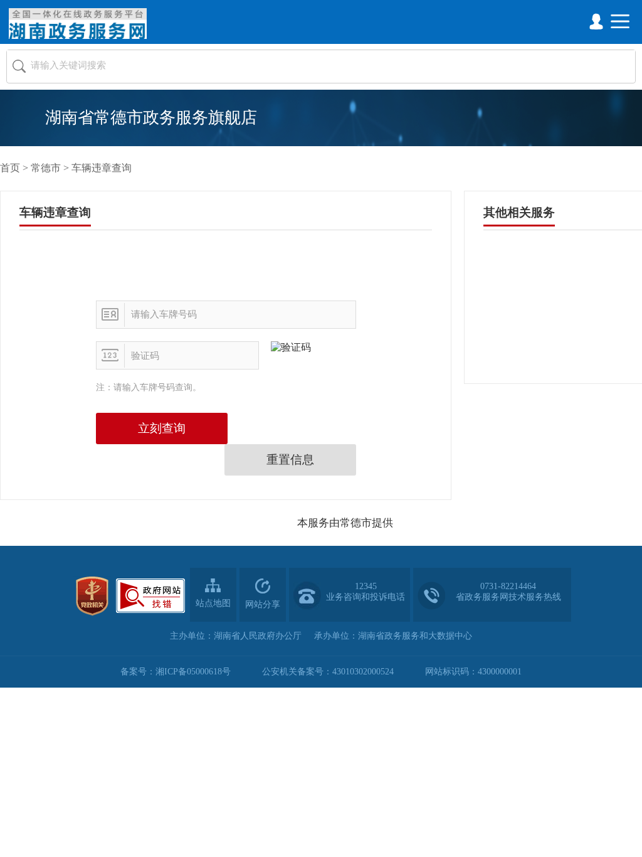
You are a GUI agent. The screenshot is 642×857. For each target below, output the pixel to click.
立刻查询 (162, 428)
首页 (10, 167)
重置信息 (290, 459)
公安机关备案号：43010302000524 (328, 671)
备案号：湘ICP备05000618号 (175, 671)
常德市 (46, 167)
